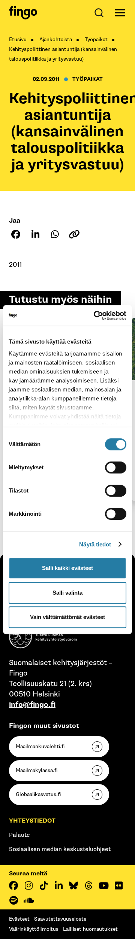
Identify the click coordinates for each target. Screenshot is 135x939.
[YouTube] (103, 885)
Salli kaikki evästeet (67, 568)
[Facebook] (13, 885)
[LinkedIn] (58, 885)
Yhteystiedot (32, 821)
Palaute (19, 835)
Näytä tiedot (95, 544)
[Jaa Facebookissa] (15, 234)
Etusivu (18, 39)
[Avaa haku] (100, 13)
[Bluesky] (73, 885)
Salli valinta (67, 592)
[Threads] (88, 885)
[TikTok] (43, 885)
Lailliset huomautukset (90, 929)
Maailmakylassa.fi (36, 770)
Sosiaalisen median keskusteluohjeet (60, 849)
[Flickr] (118, 885)
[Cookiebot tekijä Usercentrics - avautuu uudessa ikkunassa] (95, 315)
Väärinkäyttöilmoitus (33, 929)
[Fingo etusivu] (23, 12)
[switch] (115, 467)
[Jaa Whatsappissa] (55, 234)
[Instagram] (28, 885)
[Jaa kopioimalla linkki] (74, 234)
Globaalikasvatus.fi (38, 794)
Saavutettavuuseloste (60, 919)
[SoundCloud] (28, 900)
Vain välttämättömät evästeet (67, 617)
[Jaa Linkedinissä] (35, 234)
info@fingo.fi (32, 705)
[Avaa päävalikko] (120, 13)
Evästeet (19, 919)
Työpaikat (96, 39)
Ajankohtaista (55, 39)
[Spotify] (13, 900)
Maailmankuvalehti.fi (40, 746)
